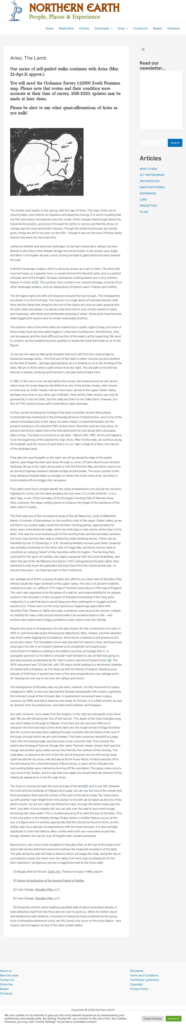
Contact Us (141, 28)
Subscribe (6, 984)
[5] (86, 786)
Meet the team (9, 975)
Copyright (136, 984)
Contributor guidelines (144, 979)
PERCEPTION (148, 205)
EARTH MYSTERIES (152, 187)
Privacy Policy (139, 989)
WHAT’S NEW (148, 169)
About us (5, 971)
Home (49, 28)
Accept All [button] (173, 1018)
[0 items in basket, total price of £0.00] (143, 49)
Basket (157, 28)
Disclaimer (137, 971)
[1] (36, 282)
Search (175, 142)
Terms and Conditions (144, 975)
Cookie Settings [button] (153, 1018)
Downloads (102, 28)
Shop (121, 28)
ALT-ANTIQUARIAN (152, 175)
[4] (109, 660)
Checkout (173, 28)
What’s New (66, 28)
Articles (84, 28)
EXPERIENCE (148, 193)
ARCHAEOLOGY (150, 181)
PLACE (144, 212)
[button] (110, 28)
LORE (143, 199)
